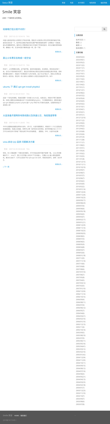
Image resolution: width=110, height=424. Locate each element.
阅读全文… (58, 52)
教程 (77, 42)
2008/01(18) (80, 255)
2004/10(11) (80, 363)
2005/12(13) (80, 324)
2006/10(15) (80, 297)
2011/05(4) (80, 150)
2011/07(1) (80, 148)
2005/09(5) (80, 332)
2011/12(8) (80, 139)
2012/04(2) (80, 128)
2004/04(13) (80, 379)
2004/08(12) (80, 368)
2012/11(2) (80, 120)
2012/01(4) (80, 137)
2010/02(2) (80, 186)
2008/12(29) (80, 225)
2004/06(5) (80, 374)
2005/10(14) (80, 330)
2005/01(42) (80, 354)
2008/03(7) (80, 250)
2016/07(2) (80, 95)
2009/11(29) (80, 195)
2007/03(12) (80, 283)
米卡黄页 (81, 3)
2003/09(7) (80, 399)
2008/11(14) (80, 228)
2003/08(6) (80, 401)
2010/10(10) (80, 167)
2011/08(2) (80, 145)
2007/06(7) (80, 275)
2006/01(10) (80, 321)
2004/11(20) (80, 360)
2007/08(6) (80, 269)
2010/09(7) (80, 170)
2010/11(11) (80, 164)
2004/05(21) (80, 377)
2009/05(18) (80, 211)
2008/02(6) (80, 252)
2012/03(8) (80, 131)
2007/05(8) (80, 277)
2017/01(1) (80, 87)
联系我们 (24, 416)
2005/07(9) (80, 338)
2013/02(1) (80, 112)
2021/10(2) (80, 79)
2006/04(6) (80, 313)
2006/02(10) (80, 319)
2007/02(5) (80, 286)
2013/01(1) (80, 115)
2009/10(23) (80, 197)
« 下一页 (6, 167)
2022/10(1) (80, 73)
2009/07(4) (80, 206)
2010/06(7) (80, 178)
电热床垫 (92, 3)
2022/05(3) (80, 76)
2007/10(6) (80, 263)
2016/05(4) (80, 98)
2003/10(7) (80, 396)
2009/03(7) (80, 217)
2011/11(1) (80, 142)
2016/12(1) (80, 90)
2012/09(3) (80, 123)
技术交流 (79, 40)
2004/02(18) (80, 385)
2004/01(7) (80, 388)
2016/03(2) (80, 104)
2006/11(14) (80, 294)
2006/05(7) (80, 310)
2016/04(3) (80, 101)
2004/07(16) (80, 371)
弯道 (71, 3)
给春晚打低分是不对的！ (15, 29)
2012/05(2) (80, 126)
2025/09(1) (80, 60)
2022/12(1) (80, 71)
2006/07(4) (80, 305)
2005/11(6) (80, 327)
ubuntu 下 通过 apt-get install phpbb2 (21, 86)
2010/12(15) (80, 162)
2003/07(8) (80, 404)
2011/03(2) (80, 153)
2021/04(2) (80, 84)
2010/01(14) (80, 189)
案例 (77, 45)
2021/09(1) (80, 82)
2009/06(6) (80, 208)
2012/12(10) (80, 117)
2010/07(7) (80, 175)
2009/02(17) (80, 219)
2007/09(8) (80, 266)
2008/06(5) (80, 241)
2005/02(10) (80, 352)
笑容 (63, 3)
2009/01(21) (80, 222)
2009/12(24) (80, 192)
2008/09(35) (80, 233)
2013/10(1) (80, 106)
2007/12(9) (80, 258)
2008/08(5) (80, 236)
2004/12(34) (80, 357)
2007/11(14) (80, 261)
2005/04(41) (80, 346)
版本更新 (79, 48)
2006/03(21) (80, 316)
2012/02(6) (80, 134)
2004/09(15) (80, 365)
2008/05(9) (80, 244)
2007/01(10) (80, 288)
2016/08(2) (80, 93)
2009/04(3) (80, 214)
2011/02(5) (80, 156)
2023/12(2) (80, 65)
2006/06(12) (80, 308)
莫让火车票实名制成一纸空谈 (17, 58)
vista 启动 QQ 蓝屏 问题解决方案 (19, 141)
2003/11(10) (80, 393)
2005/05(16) (80, 343)
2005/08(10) (80, 335)
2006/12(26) (80, 291)
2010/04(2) (80, 181)
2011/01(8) (80, 159)
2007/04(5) (80, 280)
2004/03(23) (80, 382)
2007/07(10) (80, 272)
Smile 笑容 (11, 11)
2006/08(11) (80, 302)
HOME (16, 416)
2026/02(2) (80, 57)
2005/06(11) (80, 341)
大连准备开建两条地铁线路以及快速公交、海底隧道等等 (30, 115)
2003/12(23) (80, 390)
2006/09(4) (80, 299)
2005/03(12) (80, 349)
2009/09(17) (80, 200)
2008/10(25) (80, 230)
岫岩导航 (104, 3)
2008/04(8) (80, 247)
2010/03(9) (80, 184)
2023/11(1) (80, 68)
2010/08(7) (80, 173)
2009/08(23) (80, 203)
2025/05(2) (80, 62)
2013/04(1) (80, 109)
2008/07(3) (80, 239)
